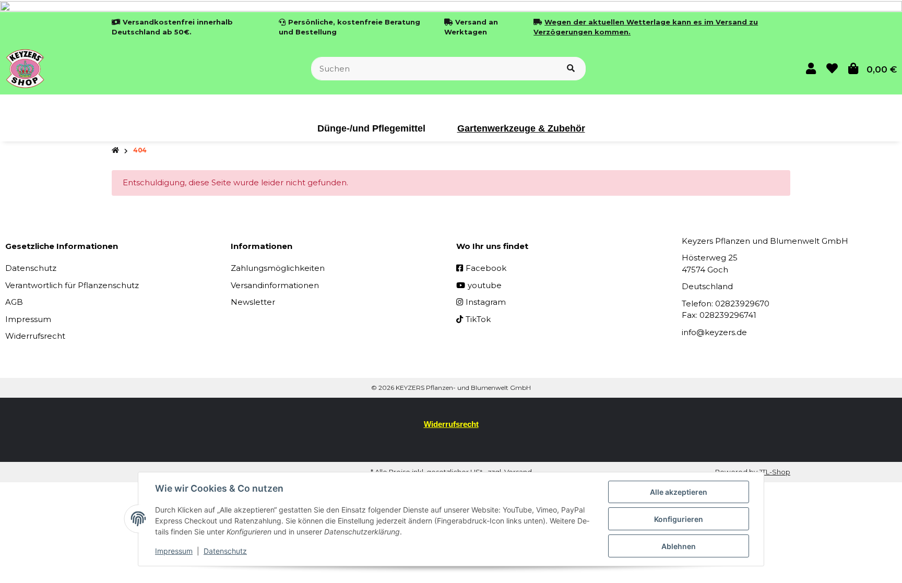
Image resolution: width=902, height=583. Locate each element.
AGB (14, 302)
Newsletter (253, 302)
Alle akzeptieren (678, 491)
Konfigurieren (678, 519)
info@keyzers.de (714, 332)
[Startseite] (115, 151)
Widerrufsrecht (35, 336)
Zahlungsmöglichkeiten (278, 268)
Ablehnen (678, 546)
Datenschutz (30, 268)
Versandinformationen (275, 285)
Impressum (28, 319)
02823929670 (742, 303)
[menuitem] (372, 128)
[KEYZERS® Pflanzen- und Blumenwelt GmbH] (25, 68)
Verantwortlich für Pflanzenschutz (72, 285)
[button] (811, 68)
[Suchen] (571, 68)
